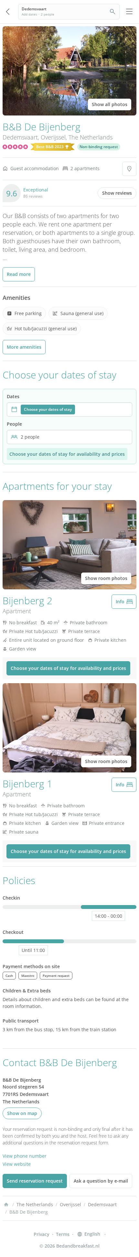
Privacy (41, 1234)
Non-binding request (99, 146)
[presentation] (69, 409)
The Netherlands (90, 137)
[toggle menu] (129, 11)
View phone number (25, 1156)
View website (17, 1164)
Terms (63, 1234)
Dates (13, 396)
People (14, 424)
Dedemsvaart (20, 137)
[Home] (6, 1204)
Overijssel (53, 137)
